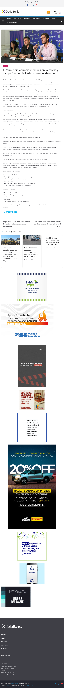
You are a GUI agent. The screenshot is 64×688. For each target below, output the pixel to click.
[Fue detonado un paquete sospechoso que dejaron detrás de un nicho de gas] (32, 236)
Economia (46, 18)
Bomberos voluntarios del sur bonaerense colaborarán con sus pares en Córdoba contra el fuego (10, 254)
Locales (9, 18)
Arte (53, 18)
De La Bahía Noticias (17, 77)
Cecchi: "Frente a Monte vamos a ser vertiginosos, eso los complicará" (53, 241)
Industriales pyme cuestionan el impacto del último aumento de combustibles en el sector (47, 224)
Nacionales (36, 18)
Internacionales (12, 22)
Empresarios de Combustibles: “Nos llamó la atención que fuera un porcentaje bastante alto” (16, 224)
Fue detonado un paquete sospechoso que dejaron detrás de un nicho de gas (31, 252)
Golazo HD (17, 18)
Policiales (27, 18)
